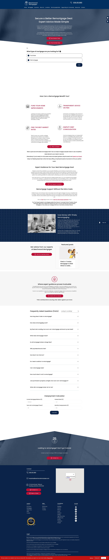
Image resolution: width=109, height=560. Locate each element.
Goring (59, 519)
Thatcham (59, 521)
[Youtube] (76, 514)
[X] (76, 521)
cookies (31, 555)
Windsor (59, 513)
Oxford (59, 508)
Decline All (97, 558)
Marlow (59, 509)
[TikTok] (76, 518)
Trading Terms (43, 553)
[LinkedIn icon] (76, 512)
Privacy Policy (50, 558)
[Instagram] (76, 509)
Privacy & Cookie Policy (36, 553)
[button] (47, 7)
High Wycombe (61, 516)
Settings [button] (91, 558)
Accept (103, 558)
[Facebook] (76, 507)
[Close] (107, 558)
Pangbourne (60, 517)
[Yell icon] (76, 516)
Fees (42, 199)
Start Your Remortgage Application (61, 199)
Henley (59, 514)
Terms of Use (29, 553)
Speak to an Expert (77, 156)
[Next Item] (77, 253)
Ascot (58, 511)
